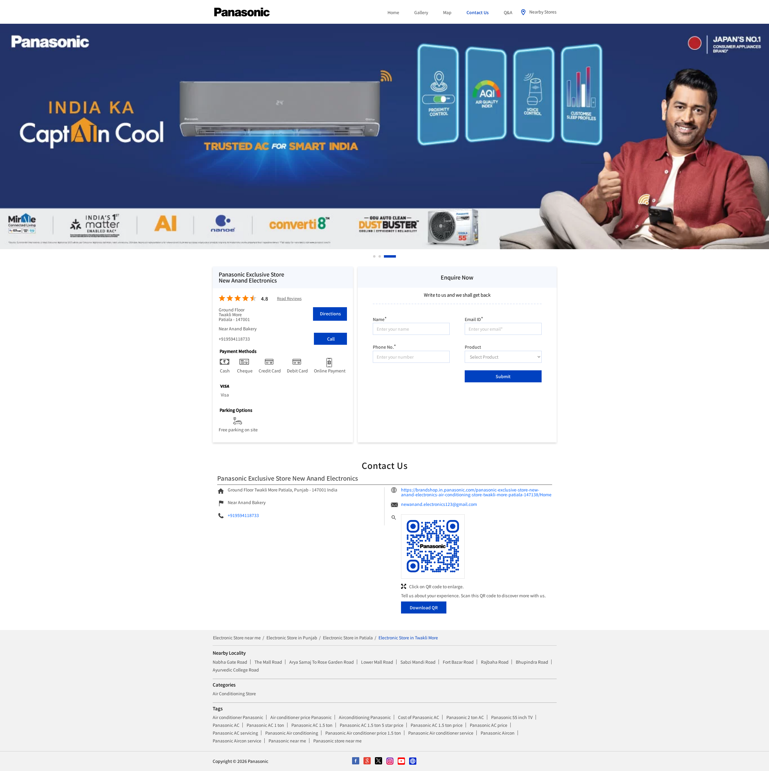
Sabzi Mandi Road (418, 662)
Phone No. (384, 346)
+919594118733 (234, 338)
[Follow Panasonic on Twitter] (379, 761)
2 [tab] (379, 256)
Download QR (424, 607)
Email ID (474, 318)
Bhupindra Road (532, 662)
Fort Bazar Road (458, 662)
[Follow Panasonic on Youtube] (401, 761)
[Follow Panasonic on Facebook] (356, 761)
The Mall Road (268, 662)
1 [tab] (374, 256)
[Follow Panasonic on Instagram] (390, 761)
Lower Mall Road (377, 662)
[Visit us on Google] (367, 761)
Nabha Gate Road (230, 662)
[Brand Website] (413, 761)
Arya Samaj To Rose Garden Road (321, 662)
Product (473, 346)
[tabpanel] (384, 136)
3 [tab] (385, 256)
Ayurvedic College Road (236, 670)
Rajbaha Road (495, 662)
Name (380, 318)
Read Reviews (289, 298)
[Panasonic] (242, 12)
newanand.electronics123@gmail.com (439, 504)
